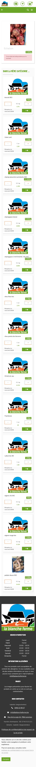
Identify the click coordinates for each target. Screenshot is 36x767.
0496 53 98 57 (19, 708)
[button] (1, 10)
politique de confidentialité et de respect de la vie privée (18, 751)
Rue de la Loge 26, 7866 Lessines (19, 717)
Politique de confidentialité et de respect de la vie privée (18, 731)
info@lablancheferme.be (18, 676)
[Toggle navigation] (32, 10)
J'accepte (6, 759)
